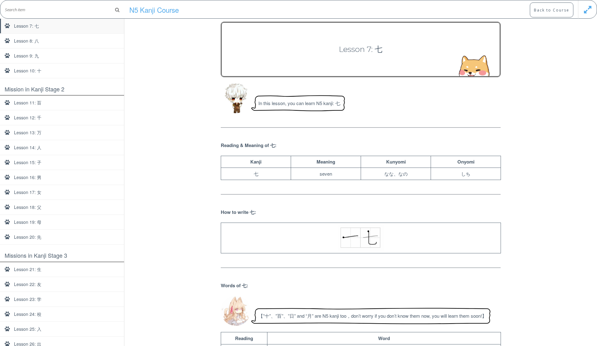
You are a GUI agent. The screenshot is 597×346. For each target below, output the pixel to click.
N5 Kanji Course (154, 10)
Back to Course (551, 10)
